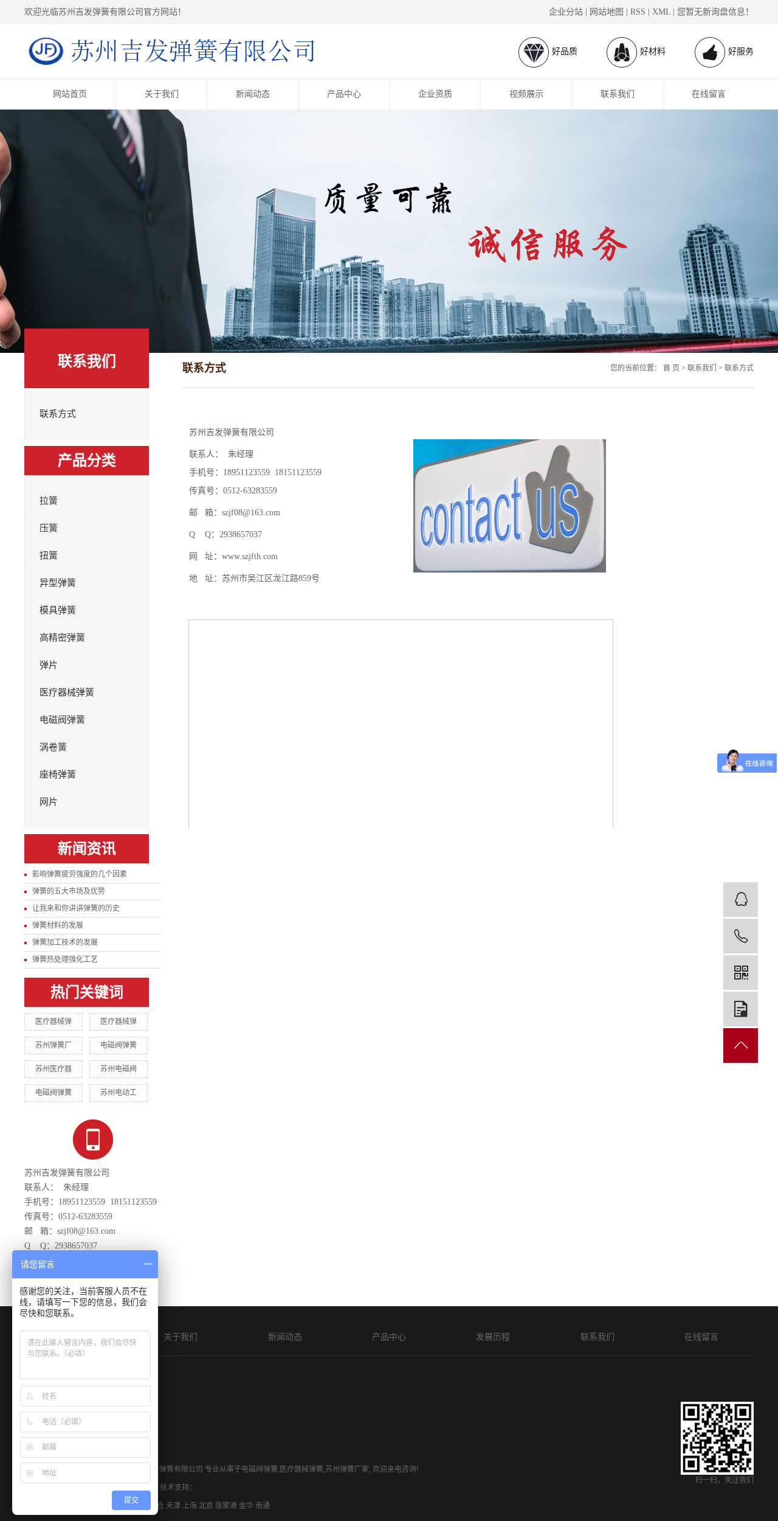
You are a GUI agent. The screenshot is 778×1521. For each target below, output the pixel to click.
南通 (262, 1506)
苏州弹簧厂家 (347, 1469)
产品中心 (344, 94)
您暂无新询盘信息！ (715, 11)
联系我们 (618, 94)
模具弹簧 (58, 610)
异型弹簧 (58, 583)
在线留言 (709, 94)
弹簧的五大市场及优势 (68, 891)
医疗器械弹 (53, 1021)
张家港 (226, 1506)
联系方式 (58, 414)
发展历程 (493, 1337)
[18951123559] (740, 936)
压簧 (49, 528)
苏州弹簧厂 (53, 1045)
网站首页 (70, 94)
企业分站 (566, 11)
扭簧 (49, 555)
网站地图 (607, 11)
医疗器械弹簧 (67, 692)
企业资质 (435, 94)
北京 (206, 1506)
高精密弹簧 (62, 637)
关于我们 (162, 94)
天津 (173, 1506)
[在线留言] (740, 1009)
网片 (49, 802)
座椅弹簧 (58, 774)
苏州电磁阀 (118, 1069)
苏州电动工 (118, 1092)
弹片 (49, 665)
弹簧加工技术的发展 (65, 942)
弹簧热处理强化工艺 (65, 959)
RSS (637, 11)
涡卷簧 (53, 747)
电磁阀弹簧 (62, 720)
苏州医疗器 (53, 1069)
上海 (189, 1506)
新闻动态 (253, 94)
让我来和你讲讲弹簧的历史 (76, 908)
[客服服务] (740, 899)
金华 (246, 1506)
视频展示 (526, 94)
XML (661, 11)
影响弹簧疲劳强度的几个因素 (79, 874)
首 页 (671, 368)
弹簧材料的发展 (57, 925)
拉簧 (49, 501)
